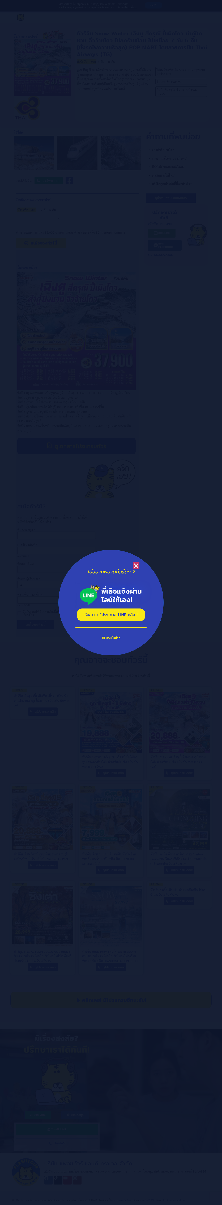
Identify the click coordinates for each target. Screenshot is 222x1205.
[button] (136, 565)
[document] (111, 602)
